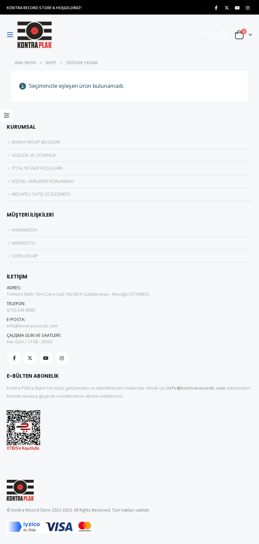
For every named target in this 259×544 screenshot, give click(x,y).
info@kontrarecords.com (32, 326)
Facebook (14, 358)
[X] (226, 7)
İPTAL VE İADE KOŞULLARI (37, 168)
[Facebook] (216, 7)
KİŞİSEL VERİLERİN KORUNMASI (43, 181)
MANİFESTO (23, 243)
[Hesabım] (222, 35)
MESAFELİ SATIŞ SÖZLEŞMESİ (41, 194)
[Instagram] (247, 7)
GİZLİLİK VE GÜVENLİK (34, 155)
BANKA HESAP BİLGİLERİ (36, 142)
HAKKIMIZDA (24, 230)
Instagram (61, 358)
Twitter (30, 358)
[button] (12, 35)
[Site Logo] (35, 35)
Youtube (46, 358)
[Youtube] (237, 7)
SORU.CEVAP (25, 256)
